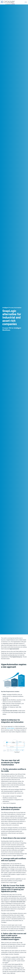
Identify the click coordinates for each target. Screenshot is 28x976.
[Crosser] (8, 2)
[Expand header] (26, 2)
